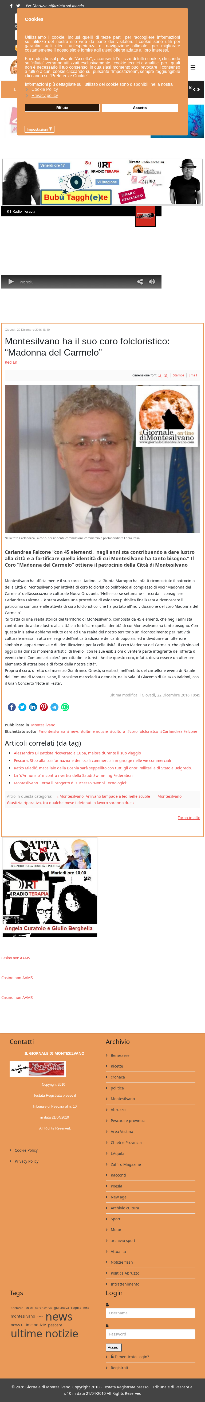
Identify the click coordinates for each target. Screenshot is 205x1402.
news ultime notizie (28, 1324)
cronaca (117, 1077)
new (40, 1316)
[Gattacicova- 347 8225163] (102, 887)
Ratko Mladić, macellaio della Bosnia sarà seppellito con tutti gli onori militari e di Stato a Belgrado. (103, 767)
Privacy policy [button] (44, 95)
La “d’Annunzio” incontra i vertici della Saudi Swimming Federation (73, 775)
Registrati (119, 1367)
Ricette (116, 1066)
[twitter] (18, 5)
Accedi (114, 1347)
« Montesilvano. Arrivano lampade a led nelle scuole (103, 796)
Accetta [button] (140, 108)
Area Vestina (121, 1131)
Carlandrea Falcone (180, 731)
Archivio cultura (124, 1207)
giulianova (61, 1308)
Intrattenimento (124, 1284)
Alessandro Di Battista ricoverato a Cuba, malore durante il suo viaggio (77, 752)
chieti (29, 1308)
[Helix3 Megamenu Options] (193, 67)
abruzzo (17, 1307)
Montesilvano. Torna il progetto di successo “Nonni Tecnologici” (70, 782)
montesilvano (23, 1316)
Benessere (119, 1055)
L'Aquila (117, 1153)
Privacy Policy (26, 1161)
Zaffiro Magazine (125, 1164)
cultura (118, 731)
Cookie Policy (26, 1150)
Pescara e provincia (127, 1120)
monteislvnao (53, 731)
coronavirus (43, 1308)
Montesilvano (43, 724)
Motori (116, 1229)
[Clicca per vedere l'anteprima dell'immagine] (102, 459)
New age (118, 1197)
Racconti (118, 1175)
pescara (55, 1324)
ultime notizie (95, 731)
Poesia (116, 1186)
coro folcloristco (144, 731)
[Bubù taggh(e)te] (102, 182)
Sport (115, 1218)
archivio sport (122, 1240)
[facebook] (11, 5)
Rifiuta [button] (62, 108)
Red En (11, 362)
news (74, 731)
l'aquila (76, 1308)
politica (117, 1088)
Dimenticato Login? (132, 1356)
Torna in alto (189, 817)
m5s (86, 1308)
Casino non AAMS (15, 958)
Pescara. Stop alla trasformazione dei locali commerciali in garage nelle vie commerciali (92, 760)
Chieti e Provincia (126, 1142)
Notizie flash (121, 1262)
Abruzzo (117, 1109)
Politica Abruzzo (124, 1273)
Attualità (118, 1251)
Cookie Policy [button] (44, 89)
